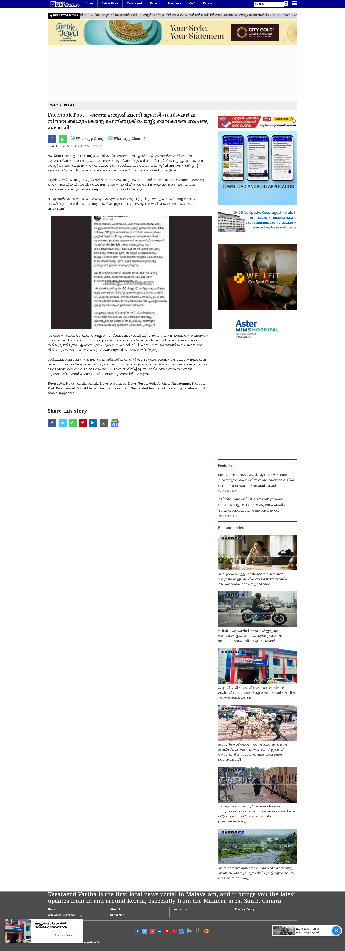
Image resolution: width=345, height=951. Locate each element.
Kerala (207, 3)
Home (89, 3)
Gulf (192, 3)
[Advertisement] (167, 73)
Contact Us (179, 909)
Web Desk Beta (62, 146)
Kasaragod (134, 3)
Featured (226, 466)
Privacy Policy (245, 909)
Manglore (174, 3)
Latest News (110, 3)
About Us (116, 909)
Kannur (155, 3)
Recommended (231, 528)
